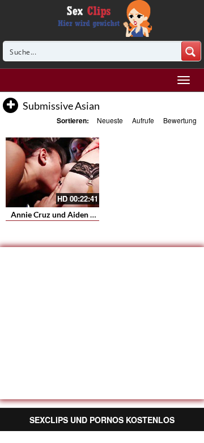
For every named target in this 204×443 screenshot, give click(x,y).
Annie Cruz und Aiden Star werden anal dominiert (98, 214)
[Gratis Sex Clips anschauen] (102, 17)
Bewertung (180, 120)
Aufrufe (143, 120)
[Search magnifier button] (191, 51)
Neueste (110, 120)
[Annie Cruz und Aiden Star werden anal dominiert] (52, 172)
